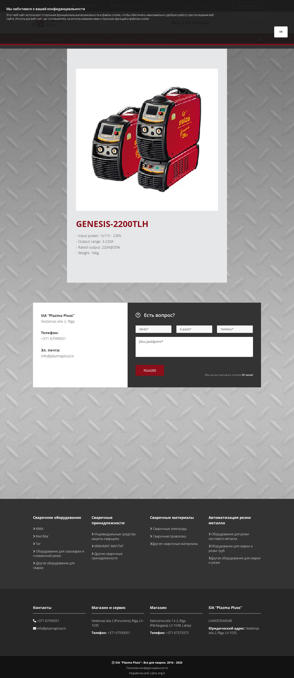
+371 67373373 (177, 633)
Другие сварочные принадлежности (107, 555)
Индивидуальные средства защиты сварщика (113, 536)
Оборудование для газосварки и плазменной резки (58, 553)
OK (281, 31)
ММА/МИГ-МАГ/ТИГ (109, 546)
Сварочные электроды (170, 528)
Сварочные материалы (172, 517)
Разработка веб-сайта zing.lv (147, 673)
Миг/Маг (42, 536)
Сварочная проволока (169, 536)
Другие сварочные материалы (175, 543)
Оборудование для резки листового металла (229, 536)
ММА (39, 528)
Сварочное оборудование (57, 517)
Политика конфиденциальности (147, 668)
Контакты (42, 607)
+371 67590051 (53, 338)
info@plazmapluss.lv (57, 356)
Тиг (38, 543)
